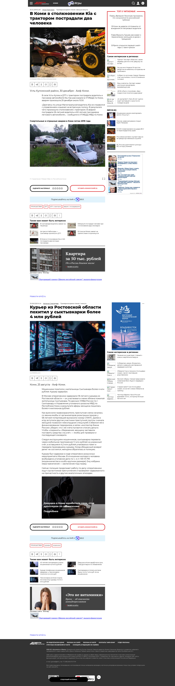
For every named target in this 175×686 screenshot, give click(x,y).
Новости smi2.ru (38, 296)
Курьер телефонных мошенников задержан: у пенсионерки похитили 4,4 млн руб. (52, 572)
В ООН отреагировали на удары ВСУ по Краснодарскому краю (130, 129)
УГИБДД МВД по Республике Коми (43, 79)
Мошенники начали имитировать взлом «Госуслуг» (129, 114)
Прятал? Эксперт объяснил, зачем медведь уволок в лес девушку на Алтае (130, 61)
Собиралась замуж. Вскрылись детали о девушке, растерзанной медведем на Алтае (129, 365)
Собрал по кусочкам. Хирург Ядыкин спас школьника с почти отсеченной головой (131, 77)
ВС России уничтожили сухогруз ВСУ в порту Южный (129, 145)
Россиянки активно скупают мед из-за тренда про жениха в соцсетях (130, 137)
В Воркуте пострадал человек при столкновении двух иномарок (90, 225)
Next (100, 146)
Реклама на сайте (73, 642)
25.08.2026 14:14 (35, 303)
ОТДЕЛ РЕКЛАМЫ (123, 642)
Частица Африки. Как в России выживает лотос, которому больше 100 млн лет (130, 396)
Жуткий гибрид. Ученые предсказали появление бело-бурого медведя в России (131, 381)
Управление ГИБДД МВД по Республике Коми (48, 179)
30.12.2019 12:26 (35, 10)
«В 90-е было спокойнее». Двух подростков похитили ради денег (129, 92)
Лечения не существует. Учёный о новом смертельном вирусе (129, 356)
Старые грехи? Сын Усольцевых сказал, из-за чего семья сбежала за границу (130, 389)
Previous (35, 146)
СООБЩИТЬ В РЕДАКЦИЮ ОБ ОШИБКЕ (86, 645)
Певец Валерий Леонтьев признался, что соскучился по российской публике (126, 18)
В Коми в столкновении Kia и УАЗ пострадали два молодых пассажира (52, 241)
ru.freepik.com (35, 372)
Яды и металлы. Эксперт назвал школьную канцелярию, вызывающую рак (129, 85)
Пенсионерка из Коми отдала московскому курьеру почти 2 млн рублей (51, 580)
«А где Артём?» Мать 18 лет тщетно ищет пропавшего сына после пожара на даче (130, 101)
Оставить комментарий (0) (87, 188)
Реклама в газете (89, 642)
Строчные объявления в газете (58, 645)
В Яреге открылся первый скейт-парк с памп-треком (126, 47)
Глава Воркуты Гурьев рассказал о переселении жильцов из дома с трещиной (126, 37)
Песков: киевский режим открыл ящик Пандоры (129, 122)
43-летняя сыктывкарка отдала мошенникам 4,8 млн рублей (51, 563)
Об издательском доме (55, 642)
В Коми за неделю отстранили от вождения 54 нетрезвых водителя (126, 27)
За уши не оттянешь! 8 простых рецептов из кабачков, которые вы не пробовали (131, 69)
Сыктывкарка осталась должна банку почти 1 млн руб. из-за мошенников (89, 572)
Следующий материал (68, 679)
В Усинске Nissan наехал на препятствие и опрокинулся (88, 232)
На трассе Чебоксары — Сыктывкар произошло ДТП (50, 232)
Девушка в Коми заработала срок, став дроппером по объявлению (69, 505)
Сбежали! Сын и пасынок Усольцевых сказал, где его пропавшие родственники (131, 373)
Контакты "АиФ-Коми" (107, 642)
